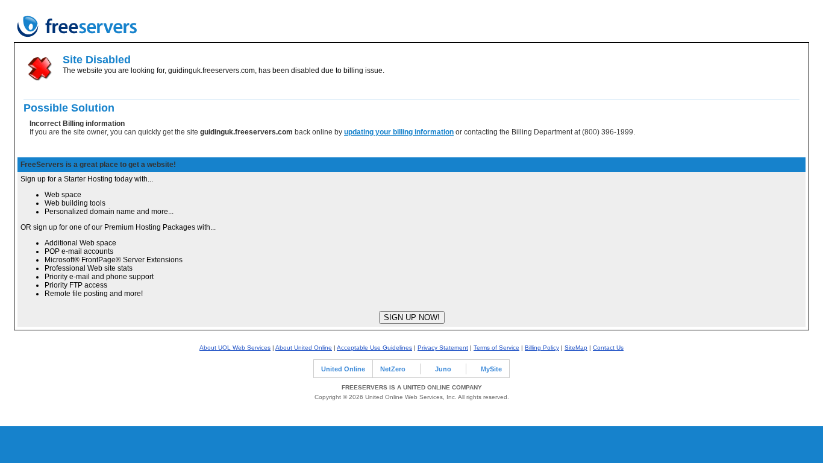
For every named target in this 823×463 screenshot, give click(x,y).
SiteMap (576, 347)
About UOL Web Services (235, 347)
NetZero (392, 369)
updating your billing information (399, 132)
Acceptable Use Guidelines (374, 347)
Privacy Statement (443, 347)
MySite (491, 369)
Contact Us (608, 347)
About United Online (303, 347)
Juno (443, 369)
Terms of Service (496, 347)
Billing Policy (542, 347)
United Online (343, 369)
